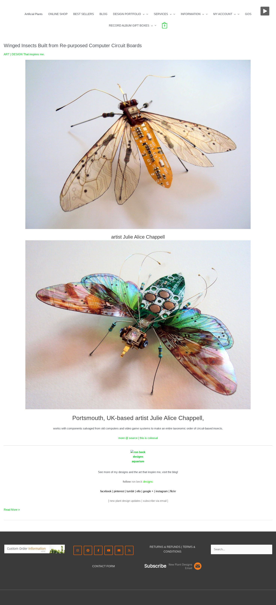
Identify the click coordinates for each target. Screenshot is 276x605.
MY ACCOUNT (222, 14)
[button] (143, 14)
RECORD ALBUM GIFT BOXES (129, 25)
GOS (248, 14)
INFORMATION (191, 14)
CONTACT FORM (103, 566)
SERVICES (161, 14)
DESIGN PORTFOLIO (127, 14)
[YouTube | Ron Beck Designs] (108, 550)
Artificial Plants (34, 14)
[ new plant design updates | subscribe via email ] (138, 500)
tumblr (130, 491)
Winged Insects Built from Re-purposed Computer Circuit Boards (73, 45)
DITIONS (175, 551)
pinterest (119, 491)
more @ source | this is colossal (138, 438)
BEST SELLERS (83, 14)
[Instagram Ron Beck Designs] (77, 550)
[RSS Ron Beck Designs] (129, 550)
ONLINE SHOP (58, 14)
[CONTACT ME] (119, 550)
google (147, 491)
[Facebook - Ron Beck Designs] (98, 550)
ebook (108, 491)
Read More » (12, 509)
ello (138, 491)
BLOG (103, 14)
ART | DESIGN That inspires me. (24, 54)
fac (102, 491)
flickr (173, 491)
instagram (162, 491)
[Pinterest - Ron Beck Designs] (88, 550)
